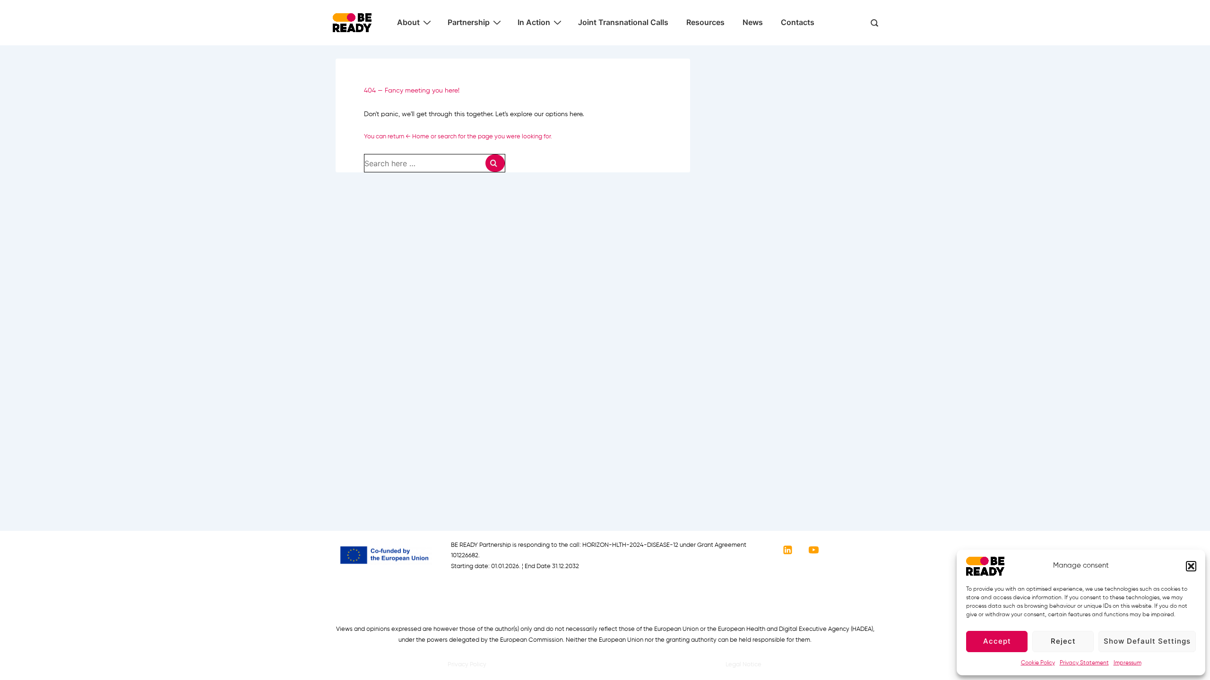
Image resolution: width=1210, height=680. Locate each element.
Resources (705, 22)
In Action (534, 22)
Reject (1063, 641)
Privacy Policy (467, 665)
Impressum (1127, 663)
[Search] (495, 163)
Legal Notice (743, 665)
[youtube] (814, 550)
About (408, 22)
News (753, 22)
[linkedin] (788, 550)
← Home (417, 137)
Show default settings (1147, 641)
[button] (1191, 566)
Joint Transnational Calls (623, 22)
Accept (997, 641)
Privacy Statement (1084, 663)
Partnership (469, 22)
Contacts (797, 22)
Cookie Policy (1038, 663)
